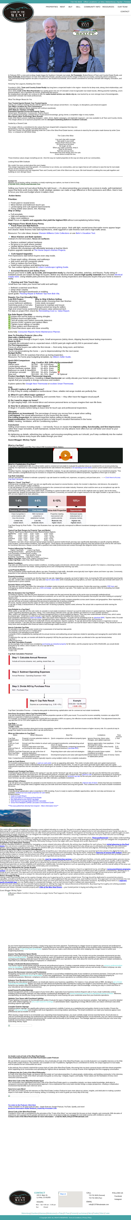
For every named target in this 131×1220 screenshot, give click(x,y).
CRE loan (110, 586)
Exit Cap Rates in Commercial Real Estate (26, 798)
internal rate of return (89, 783)
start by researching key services (58, 859)
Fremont (74, 1213)
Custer (107, 1213)
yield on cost (86, 774)
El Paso (67, 1213)
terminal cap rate (74, 776)
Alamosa (42, 1213)
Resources (108, 7)
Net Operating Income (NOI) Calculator (25, 799)
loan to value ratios (52, 580)
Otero (90, 1213)
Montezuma (51, 1213)
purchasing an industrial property (54, 644)
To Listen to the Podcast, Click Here (22, 1105)
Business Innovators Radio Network (22, 1108)
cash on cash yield (44, 763)
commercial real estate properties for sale (30, 793)
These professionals (100, 838)
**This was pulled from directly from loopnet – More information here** (33, 806)
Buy (70, 7)
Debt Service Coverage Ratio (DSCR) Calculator (28, 801)
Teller (102, 1213)
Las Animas (82, 1213)
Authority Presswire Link (47, 1108)
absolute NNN (99, 617)
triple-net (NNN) (36, 617)
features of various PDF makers (109, 852)
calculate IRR (73, 748)
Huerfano (34, 1213)
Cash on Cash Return (19, 796)
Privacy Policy (87, 1217)
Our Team (122, 7)
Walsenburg (25, 1213)
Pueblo (95, 1213)
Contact (125, 11)
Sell (78, 7)
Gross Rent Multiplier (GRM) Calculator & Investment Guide (32, 802)
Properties (52, 7)
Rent (62, 7)
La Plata (60, 1213)
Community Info (92, 7)
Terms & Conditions (75, 1217)
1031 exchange (45, 588)
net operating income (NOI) (82, 468)
